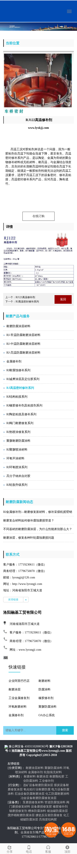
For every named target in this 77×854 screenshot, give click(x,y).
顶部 (67, 851)
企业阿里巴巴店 (19, 680)
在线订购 (38, 216)
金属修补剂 (13, 361)
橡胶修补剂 (45, 698)
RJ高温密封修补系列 (27, 301)
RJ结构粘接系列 (16, 396)
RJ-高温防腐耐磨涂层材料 (23, 352)
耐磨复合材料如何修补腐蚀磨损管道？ (28, 520)
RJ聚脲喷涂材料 (16, 449)
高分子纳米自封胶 (18, 476)
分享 (10, 851)
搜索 (65, 730)
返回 (63, 299)
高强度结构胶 (48, 819)
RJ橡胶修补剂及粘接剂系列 (24, 405)
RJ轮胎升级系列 (16, 484)
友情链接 (13, 599)
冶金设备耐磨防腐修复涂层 (38, 798)
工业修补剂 (46, 780)
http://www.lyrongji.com (27, 584)
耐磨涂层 (15, 689)
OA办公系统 (46, 715)
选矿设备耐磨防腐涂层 (38, 785)
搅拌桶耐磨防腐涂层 (21, 815)
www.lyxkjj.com (38, 127)
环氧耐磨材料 (18, 706)
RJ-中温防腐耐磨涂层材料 (23, 343)
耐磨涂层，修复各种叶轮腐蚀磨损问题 (28, 537)
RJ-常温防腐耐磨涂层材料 (23, 335)
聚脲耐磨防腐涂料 (18, 440)
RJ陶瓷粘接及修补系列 (21, 414)
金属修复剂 (28, 832)
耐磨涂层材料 (35, 768)
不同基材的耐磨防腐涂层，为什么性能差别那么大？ (37, 529)
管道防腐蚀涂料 (54, 802)
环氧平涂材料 (15, 458)
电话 (29, 851)
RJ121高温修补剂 (25, 297)
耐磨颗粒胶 (56, 776)
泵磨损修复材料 (33, 802)
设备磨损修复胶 (41, 806)
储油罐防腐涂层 (57, 811)
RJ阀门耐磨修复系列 (19, 423)
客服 (48, 851)
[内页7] (38, 26)
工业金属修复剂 (19, 698)
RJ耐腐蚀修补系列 (18, 370)
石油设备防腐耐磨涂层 (29, 793)
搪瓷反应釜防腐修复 (49, 815)
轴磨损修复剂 (18, 811)
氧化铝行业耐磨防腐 (37, 789)
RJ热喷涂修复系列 (18, 432)
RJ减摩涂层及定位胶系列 (22, 379)
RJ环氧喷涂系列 (16, 467)
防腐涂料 (44, 689)
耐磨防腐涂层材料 (18, 326)
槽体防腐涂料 (37, 811)
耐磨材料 (44, 680)
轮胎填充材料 (53, 772)
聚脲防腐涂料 (47, 706)
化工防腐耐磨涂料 (57, 793)
